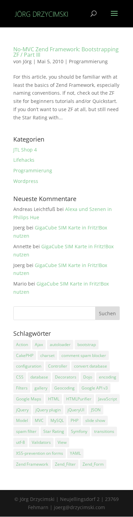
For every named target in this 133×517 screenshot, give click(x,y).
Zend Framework (32, 464)
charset (47, 355)
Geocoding (64, 388)
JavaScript (107, 399)
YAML (75, 453)
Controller (57, 366)
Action (22, 344)
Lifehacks (23, 160)
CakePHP (24, 355)
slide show (95, 420)
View (62, 442)
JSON (96, 410)
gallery (40, 388)
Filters (22, 388)
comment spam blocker (83, 355)
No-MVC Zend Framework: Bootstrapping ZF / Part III (66, 51)
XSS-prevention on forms (39, 453)
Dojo (87, 377)
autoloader (60, 344)
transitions (104, 431)
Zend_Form (93, 464)
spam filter (26, 431)
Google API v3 (95, 388)
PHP (74, 420)
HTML (53, 399)
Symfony (79, 431)
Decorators (65, 377)
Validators (41, 442)
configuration (28, 366)
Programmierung (88, 61)
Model (22, 420)
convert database (90, 366)
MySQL (57, 420)
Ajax (39, 344)
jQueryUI (76, 410)
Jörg (27, 61)
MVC (39, 420)
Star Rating (53, 431)
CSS (20, 377)
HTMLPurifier (78, 399)
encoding (107, 377)
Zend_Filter (65, 464)
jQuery (22, 410)
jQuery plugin (48, 410)
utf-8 (20, 442)
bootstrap (86, 344)
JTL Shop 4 (25, 149)
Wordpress (25, 181)
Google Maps (28, 399)
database (39, 377)
